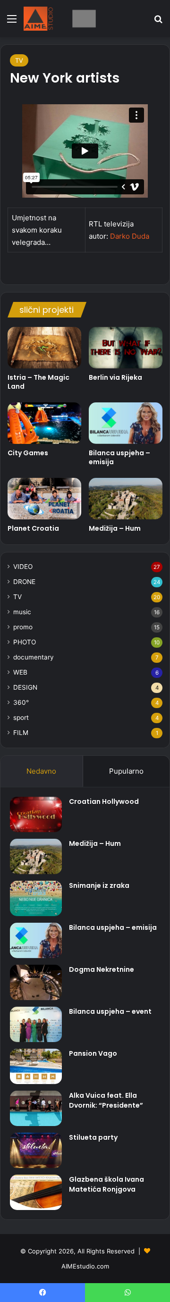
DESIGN (25, 687)
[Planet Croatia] (44, 498)
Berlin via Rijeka (115, 377)
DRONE (24, 581)
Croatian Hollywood (104, 801)
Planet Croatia (33, 528)
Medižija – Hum (115, 528)
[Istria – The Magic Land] (44, 347)
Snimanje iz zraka (99, 885)
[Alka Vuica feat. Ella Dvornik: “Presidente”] (36, 1108)
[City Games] (44, 423)
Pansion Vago (93, 1053)
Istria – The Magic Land (38, 382)
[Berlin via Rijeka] (125, 347)
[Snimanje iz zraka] (36, 898)
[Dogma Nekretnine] (36, 982)
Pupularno (126, 771)
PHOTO (24, 642)
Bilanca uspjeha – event (110, 1011)
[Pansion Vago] (36, 1066)
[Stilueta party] (36, 1150)
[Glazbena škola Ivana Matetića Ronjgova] (36, 1192)
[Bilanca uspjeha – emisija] (125, 423)
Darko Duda (129, 236)
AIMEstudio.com (85, 1266)
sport (21, 717)
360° (21, 702)
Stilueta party (93, 1137)
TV (19, 60)
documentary (33, 657)
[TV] (61, 19)
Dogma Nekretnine (101, 969)
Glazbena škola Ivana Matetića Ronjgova (106, 1184)
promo (23, 627)
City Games (28, 453)
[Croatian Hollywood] (36, 814)
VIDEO (23, 566)
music (22, 612)
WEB (20, 672)
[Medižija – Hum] (125, 498)
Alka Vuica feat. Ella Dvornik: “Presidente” (106, 1100)
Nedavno (41, 771)
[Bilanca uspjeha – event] (36, 1024)
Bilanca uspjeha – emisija (119, 457)
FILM (20, 732)
